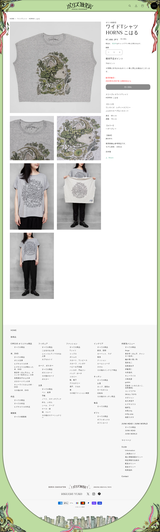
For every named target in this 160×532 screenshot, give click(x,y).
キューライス (130, 376)
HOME (14, 330)
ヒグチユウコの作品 (22, 407)
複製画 (13, 413)
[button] (129, 5)
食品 (96, 403)
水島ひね (128, 411)
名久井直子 (129, 401)
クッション (101, 360)
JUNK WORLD (131, 434)
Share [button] (111, 158)
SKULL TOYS (130, 394)
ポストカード (47, 373)
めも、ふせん (47, 402)
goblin (127, 382)
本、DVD (15, 354)
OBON (100, 393)
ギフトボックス (103, 420)
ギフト (96, 413)
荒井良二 (128, 363)
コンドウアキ (130, 391)
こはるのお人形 (48, 350)
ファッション (72, 344)
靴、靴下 (73, 380)
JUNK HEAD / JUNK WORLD (135, 424)
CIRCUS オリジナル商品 (21, 344)
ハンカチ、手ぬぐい (78, 370)
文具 (40, 385)
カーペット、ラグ (104, 354)
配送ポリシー (130, 463)
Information (130, 450)
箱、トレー (46, 412)
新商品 (13, 337)
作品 (12, 397)
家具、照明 (101, 350)
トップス (73, 354)
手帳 (43, 396)
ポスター (45, 379)
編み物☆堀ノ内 (131, 359)
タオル (100, 367)
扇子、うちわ (75, 386)
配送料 (114, 43)
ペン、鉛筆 (46, 392)
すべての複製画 (20, 417)
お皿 (99, 383)
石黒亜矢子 (129, 366)
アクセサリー (75, 383)
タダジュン (129, 398)
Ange (127, 350)
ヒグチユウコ (130, 404)
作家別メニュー (128, 344)
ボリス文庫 (18, 360)
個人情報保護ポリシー (134, 457)
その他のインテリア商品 (107, 370)
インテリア (98, 344)
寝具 (99, 357)
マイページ (126, 440)
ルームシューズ (103, 363)
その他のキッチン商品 (106, 396)
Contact (125, 476)
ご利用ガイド (130, 454)
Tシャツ (73, 350)
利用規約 (128, 470)
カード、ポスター (46, 366)
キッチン (97, 376)
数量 (107, 47)
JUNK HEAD (130, 430)
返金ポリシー (130, 467)
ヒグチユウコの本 (21, 364)
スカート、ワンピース (78, 360)
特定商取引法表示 (132, 460)
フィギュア (43, 344)
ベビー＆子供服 (76, 367)
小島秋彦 (128, 379)
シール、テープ (48, 405)
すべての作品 (19, 403)
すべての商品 (19, 347)
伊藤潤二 (128, 369)
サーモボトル (102, 390)
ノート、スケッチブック (51, 399)
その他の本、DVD (21, 390)
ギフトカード (102, 423)
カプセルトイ (47, 359)
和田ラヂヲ (129, 417)
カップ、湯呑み (103, 387)
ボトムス (73, 357)
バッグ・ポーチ (76, 373)
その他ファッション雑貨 (79, 393)
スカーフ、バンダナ (78, 363)
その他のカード (48, 376)
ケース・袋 (46, 409)
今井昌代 (128, 372)
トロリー (73, 377)
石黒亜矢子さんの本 (22, 378)
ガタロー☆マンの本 (22, 381)
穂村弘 (127, 407)
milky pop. (129, 414)
